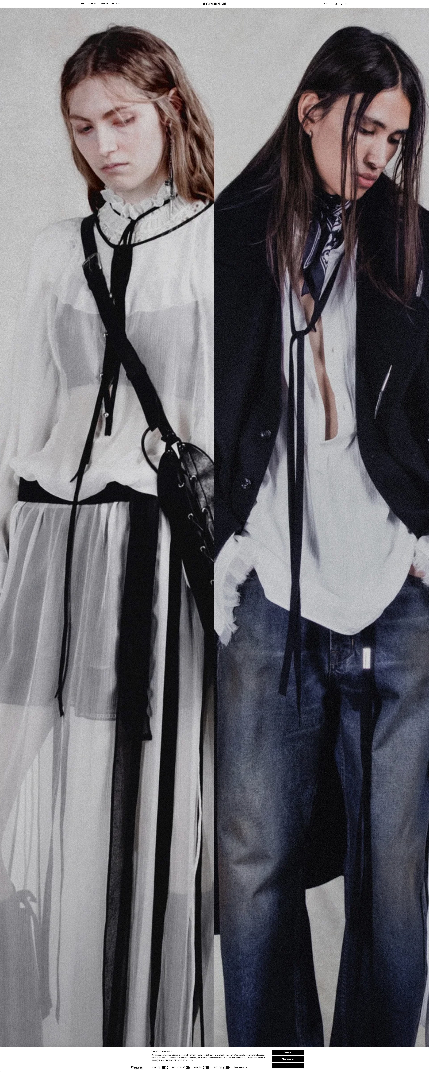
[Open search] (331, 3)
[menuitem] (82, 3)
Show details (239, 1068)
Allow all (288, 1052)
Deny (288, 1065)
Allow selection (288, 1059)
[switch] (186, 1067)
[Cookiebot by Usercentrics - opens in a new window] (137, 1067)
